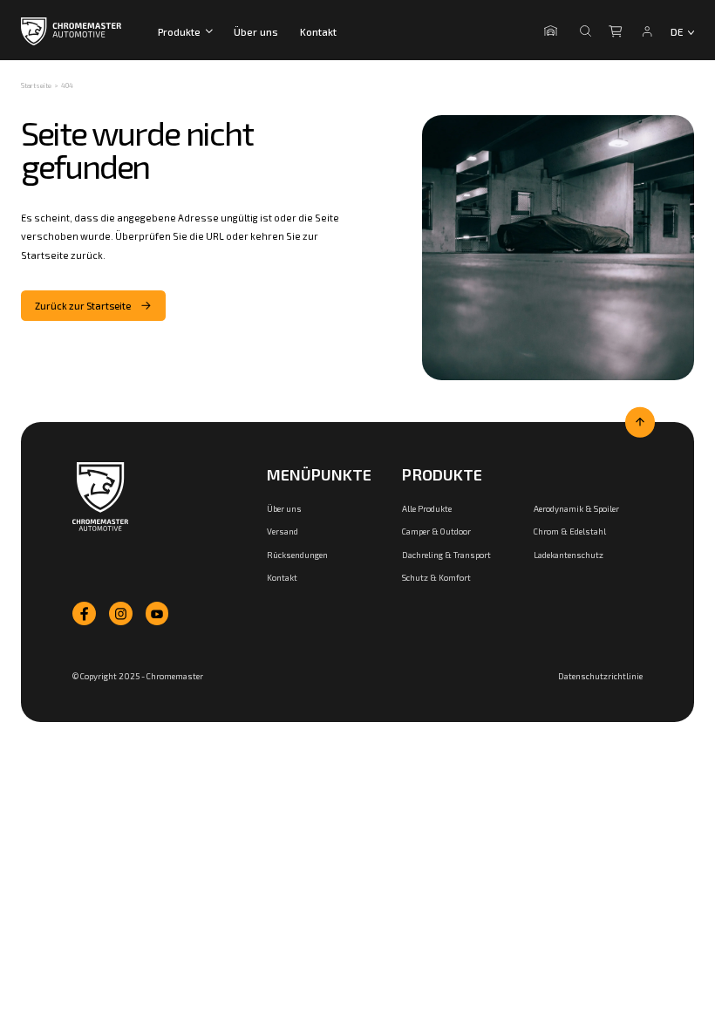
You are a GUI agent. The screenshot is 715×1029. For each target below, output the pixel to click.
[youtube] (157, 613)
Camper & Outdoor (436, 531)
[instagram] (121, 613)
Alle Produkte (427, 508)
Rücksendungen (297, 554)
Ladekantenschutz (568, 554)
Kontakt (318, 31)
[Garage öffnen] (553, 30)
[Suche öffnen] (585, 31)
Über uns (256, 31)
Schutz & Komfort (436, 577)
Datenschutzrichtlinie (600, 676)
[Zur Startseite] (100, 496)
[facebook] (84, 613)
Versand (282, 531)
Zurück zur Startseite (83, 305)
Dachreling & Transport (446, 554)
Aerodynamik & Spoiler (576, 508)
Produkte (179, 31)
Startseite (36, 85)
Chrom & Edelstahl (570, 531)
